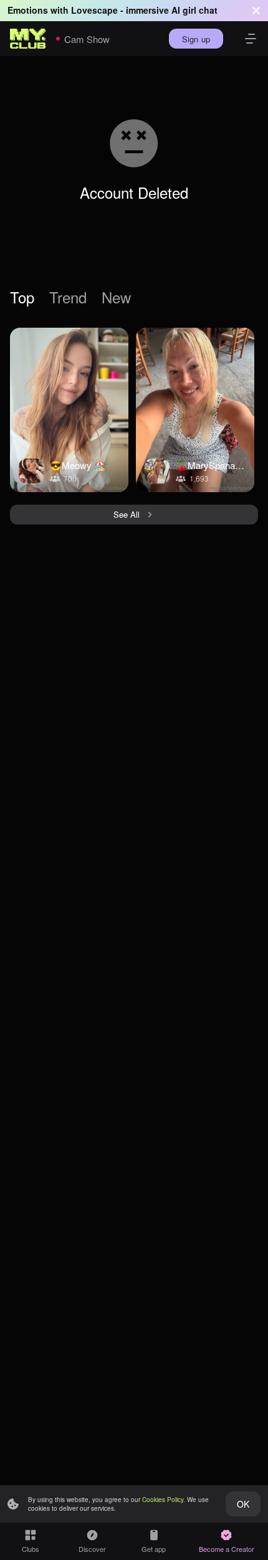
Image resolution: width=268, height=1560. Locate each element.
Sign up (196, 39)
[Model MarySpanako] (195, 410)
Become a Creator (226, 1549)
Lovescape (94, 10)
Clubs (30, 1549)
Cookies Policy (162, 1499)
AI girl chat (194, 10)
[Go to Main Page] (28, 39)
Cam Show (87, 38)
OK (243, 1504)
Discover (92, 1549)
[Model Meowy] (69, 410)
